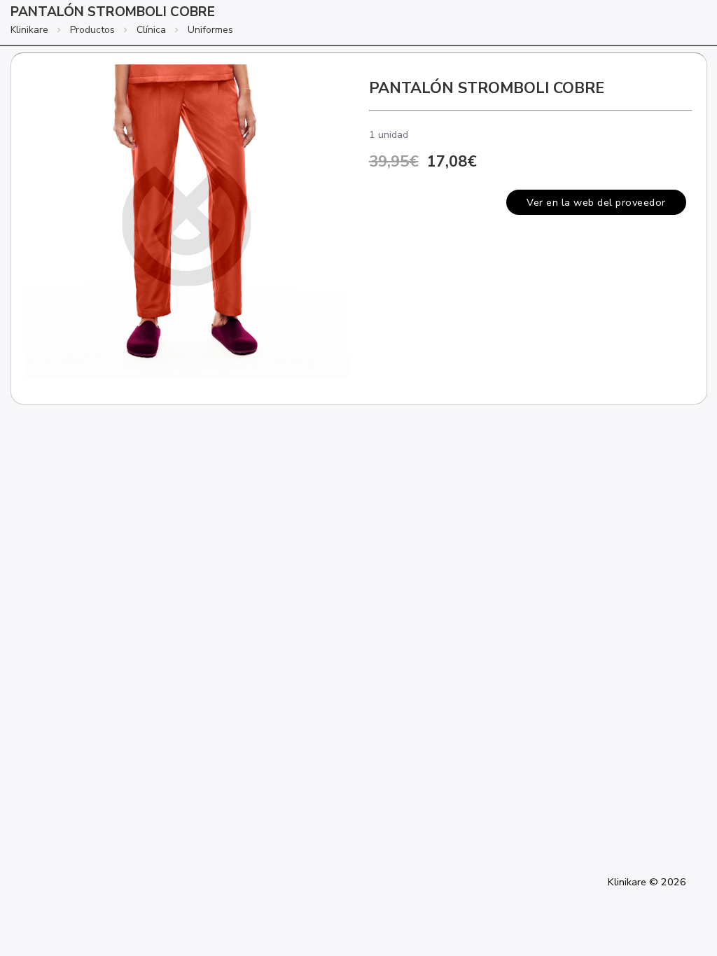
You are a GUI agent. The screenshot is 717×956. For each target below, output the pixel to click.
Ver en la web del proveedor (596, 202)
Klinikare (29, 29)
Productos (92, 29)
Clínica (151, 29)
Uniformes (210, 29)
